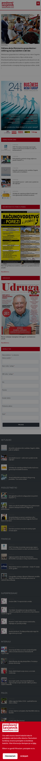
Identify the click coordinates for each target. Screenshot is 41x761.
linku (34, 743)
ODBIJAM (24, 756)
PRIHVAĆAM (10, 756)
